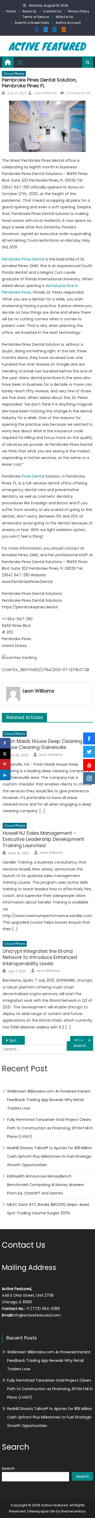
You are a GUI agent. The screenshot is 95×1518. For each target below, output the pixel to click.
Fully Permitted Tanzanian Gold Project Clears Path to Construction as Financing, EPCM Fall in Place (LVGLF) (50, 1128)
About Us (29, 11)
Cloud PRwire (13, 73)
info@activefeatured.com (36, 1315)
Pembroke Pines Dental (23, 259)
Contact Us (52, 11)
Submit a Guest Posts (32, 22)
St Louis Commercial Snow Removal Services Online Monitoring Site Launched (83, 1040)
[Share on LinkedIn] (5, 775)
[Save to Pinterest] (5, 764)
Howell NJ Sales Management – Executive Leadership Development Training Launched (43, 839)
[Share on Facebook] (5, 743)
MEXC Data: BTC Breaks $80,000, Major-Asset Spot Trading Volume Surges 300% (48, 1209)
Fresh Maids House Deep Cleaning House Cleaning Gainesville (42, 744)
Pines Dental (33, 476)
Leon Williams (45, 93)
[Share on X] (5, 753)
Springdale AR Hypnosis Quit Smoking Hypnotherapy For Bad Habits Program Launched (17, 1040)
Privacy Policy (78, 11)
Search (8, 1468)
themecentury (73, 1511)
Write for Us (64, 17)
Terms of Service (35, 17)
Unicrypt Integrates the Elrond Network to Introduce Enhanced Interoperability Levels (40, 957)
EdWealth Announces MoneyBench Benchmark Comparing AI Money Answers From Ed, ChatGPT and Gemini (45, 1185)
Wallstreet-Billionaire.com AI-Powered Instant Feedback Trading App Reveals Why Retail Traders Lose (49, 1100)
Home (11, 11)
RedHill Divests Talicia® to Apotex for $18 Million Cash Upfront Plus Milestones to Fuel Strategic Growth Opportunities (49, 1156)
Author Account (68, 22)
